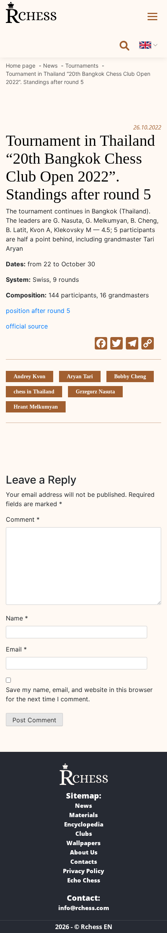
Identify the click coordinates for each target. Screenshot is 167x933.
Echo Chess (83, 880)
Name (17, 618)
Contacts (83, 861)
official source (27, 326)
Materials (83, 815)
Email (16, 649)
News (83, 805)
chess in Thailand (34, 392)
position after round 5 (38, 310)
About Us (83, 852)
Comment (23, 519)
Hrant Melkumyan (36, 407)
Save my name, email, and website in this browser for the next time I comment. (79, 694)
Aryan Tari (80, 376)
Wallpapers (83, 843)
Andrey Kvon (29, 376)
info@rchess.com (83, 908)
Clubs (83, 833)
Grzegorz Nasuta (95, 392)
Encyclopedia (83, 824)
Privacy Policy (83, 871)
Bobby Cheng (130, 376)
